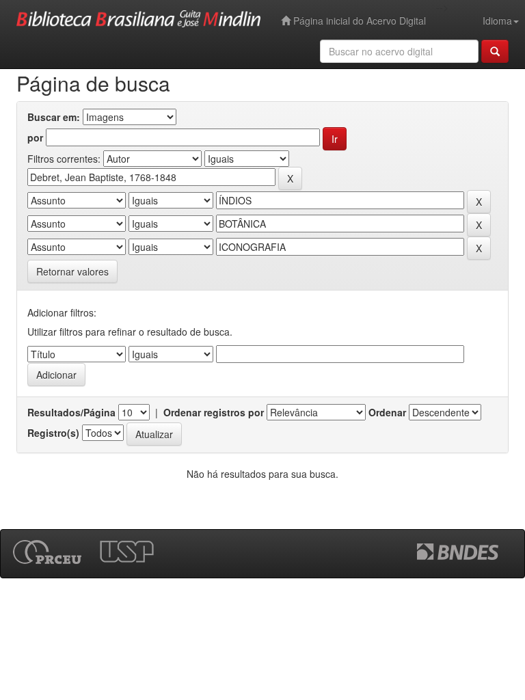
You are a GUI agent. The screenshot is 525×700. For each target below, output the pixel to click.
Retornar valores (72, 271)
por (35, 137)
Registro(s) (53, 433)
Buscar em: (53, 117)
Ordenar (387, 412)
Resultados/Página (71, 412)
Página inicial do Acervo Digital (358, 20)
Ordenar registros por (213, 412)
